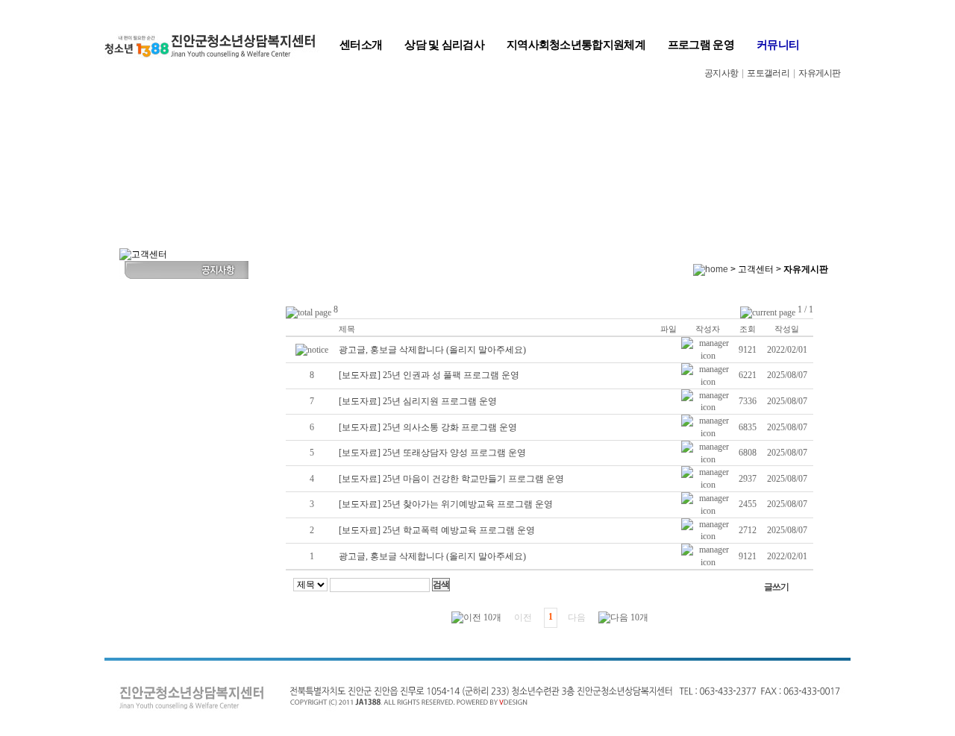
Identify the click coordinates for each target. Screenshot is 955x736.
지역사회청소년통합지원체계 (576, 44)
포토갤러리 (768, 73)
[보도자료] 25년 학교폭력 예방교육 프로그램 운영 (437, 530)
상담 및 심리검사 (444, 44)
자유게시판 (819, 73)
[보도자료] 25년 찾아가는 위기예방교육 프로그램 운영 (446, 504)
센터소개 (360, 44)
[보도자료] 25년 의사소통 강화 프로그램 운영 (428, 427)
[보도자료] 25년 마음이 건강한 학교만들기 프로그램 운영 (451, 479)
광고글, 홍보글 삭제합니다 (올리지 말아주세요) (432, 350)
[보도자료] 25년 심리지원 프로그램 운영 (418, 401)
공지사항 (721, 73)
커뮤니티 (778, 44)
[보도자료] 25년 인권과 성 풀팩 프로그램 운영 (429, 375)
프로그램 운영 (701, 44)
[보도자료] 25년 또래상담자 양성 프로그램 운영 (432, 452)
